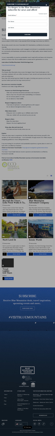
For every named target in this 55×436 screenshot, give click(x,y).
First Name (11, 21)
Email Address (12, 15)
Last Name (11, 27)
